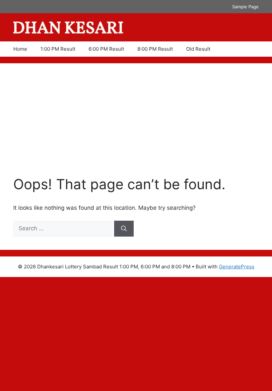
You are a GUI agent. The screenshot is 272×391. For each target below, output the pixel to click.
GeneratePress (236, 266)
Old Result (198, 49)
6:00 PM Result (106, 49)
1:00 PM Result (57, 49)
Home (20, 49)
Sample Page (245, 6)
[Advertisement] (136, 126)
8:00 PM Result (155, 49)
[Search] (124, 229)
